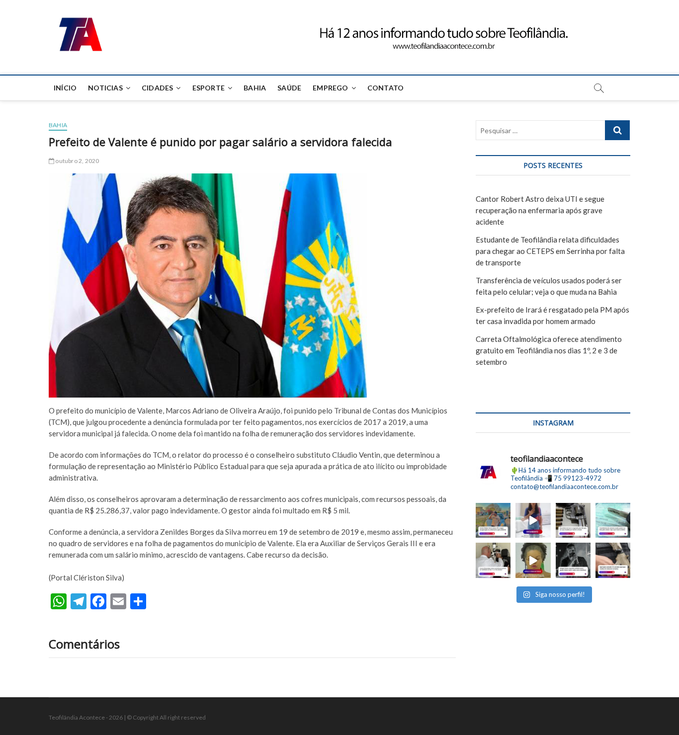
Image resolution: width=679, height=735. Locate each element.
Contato (385, 87)
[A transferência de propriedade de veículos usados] (612, 520)
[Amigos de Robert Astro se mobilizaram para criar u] (573, 560)
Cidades (157, 87)
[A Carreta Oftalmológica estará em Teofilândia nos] (493, 560)
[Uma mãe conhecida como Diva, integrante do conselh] (532, 560)
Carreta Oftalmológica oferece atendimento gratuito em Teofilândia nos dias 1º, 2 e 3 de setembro (549, 350)
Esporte (208, 87)
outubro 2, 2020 (76, 160)
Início (65, 87)
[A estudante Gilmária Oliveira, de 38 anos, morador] (532, 520)
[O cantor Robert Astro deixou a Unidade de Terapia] (493, 520)
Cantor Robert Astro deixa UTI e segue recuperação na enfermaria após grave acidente (540, 210)
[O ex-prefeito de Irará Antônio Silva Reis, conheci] (573, 520)
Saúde (289, 87)
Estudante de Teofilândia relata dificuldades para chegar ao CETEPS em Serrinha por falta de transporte (550, 251)
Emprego (330, 87)
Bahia (255, 87)
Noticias (105, 87)
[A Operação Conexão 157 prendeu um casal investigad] (612, 560)
